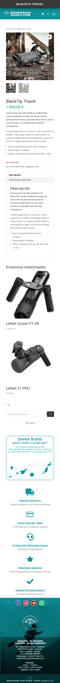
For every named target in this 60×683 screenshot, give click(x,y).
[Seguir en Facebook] (18, 603)
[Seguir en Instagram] (26, 603)
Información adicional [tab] (20, 179)
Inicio (8, 29)
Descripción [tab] (15, 175)
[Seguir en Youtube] (33, 603)
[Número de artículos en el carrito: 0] (8, 404)
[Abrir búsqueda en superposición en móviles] (30, 414)
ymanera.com (47, 680)
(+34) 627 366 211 (35, 656)
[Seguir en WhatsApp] (41, 603)
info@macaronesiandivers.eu (30, 658)
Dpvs (14, 29)
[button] (49, 36)
